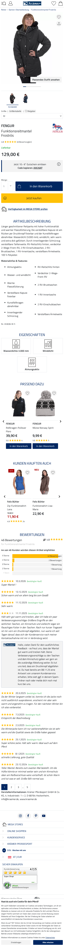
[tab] (24, 86)
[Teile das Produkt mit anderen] (59, 23)
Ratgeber (32, 111)
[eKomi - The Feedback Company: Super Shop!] (19, 878)
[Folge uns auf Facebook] (28, 816)
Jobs (15, 850)
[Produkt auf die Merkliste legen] (59, 17)
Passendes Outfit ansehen (46, 79)
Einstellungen (16, 942)
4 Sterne (5, 559)
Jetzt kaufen (34, 198)
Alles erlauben (48, 942)
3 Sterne (5, 564)
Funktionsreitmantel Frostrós (43, 9)
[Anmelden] (10, 3)
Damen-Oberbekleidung (19, 9)
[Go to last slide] (3, 421)
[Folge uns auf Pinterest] (36, 816)
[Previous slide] (3, 100)
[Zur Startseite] (32, 3)
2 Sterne (5, 568)
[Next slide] (60, 100)
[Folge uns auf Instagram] (20, 816)
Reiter (3, 9)
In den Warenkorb (19, 446)
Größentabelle (15, 111)
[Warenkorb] (60, 3)
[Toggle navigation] (3, 3)
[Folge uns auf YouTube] (44, 816)
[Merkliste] (53, 3)
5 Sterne (5, 555)
